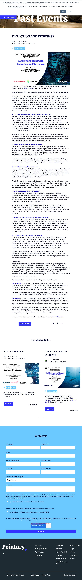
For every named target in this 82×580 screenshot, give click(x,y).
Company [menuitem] (59, 545)
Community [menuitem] (39, 555)
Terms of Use (46, 575)
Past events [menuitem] (74, 555)
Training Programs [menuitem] (41, 549)
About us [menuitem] (59, 549)
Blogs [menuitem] (72, 549)
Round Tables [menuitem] (39, 552)
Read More (8, 403)
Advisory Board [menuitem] (61, 558)
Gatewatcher (16, 284)
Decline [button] (70, 11)
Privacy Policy (35, 575)
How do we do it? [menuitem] (62, 552)
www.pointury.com (57, 317)
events (22, 48)
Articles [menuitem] (72, 552)
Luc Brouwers (22, 41)
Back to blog (11, 17)
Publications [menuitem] (75, 545)
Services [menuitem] (38, 545)
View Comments (25, 323)
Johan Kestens (28, 88)
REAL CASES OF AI (14, 351)
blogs (16, 48)
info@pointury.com (69, 575)
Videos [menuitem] (72, 558)
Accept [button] (63, 11)
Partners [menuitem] (59, 555)
